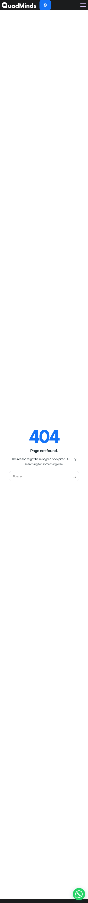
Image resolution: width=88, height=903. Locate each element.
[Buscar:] (44, 476)
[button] (79, 894)
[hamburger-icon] (83, 5)
